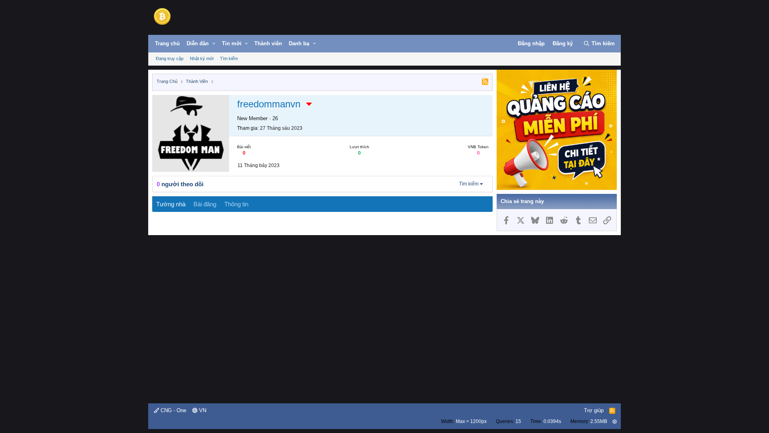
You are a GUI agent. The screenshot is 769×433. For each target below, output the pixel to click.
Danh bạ (299, 43)
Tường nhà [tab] (170, 204)
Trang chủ (167, 43)
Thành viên (268, 43)
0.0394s (552, 421)
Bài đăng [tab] (204, 204)
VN (201, 410)
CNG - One (172, 410)
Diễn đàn (198, 43)
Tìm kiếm (229, 58)
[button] (214, 43)
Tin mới (232, 43)
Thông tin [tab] (236, 204)
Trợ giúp (594, 410)
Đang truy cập (169, 58)
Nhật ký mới (201, 58)
